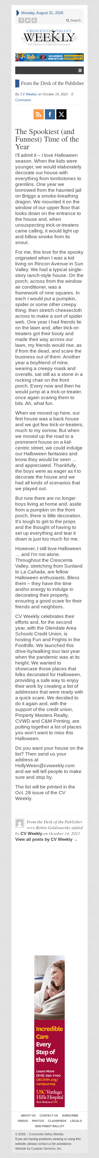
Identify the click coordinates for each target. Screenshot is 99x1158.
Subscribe (70, 1115)
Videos (23, 1120)
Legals (76, 1120)
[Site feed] (34, 20)
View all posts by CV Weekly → (46, 839)
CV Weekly (28, 94)
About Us (28, 1115)
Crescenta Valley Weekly (45, 1134)
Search (75, 20)
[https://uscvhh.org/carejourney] (49, 1031)
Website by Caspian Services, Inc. (38, 1148)
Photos (38, 1120)
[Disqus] (49, 873)
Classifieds (57, 1120)
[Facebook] (21, 20)
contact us (45, 1144)
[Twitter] (28, 20)
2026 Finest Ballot (49, 1126)
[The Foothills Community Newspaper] (49, 37)
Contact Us (49, 1115)
